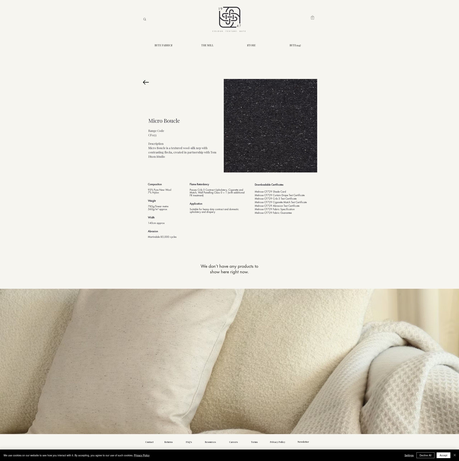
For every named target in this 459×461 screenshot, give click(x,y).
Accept (443, 455)
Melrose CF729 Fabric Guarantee (273, 212)
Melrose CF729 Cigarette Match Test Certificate (281, 202)
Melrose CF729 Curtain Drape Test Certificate (280, 195)
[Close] (455, 455)
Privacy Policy (142, 455)
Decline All (425, 455)
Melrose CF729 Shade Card (270, 191)
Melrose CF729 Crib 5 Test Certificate (276, 198)
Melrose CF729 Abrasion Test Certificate (277, 205)
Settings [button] (409, 455)
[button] (312, 17)
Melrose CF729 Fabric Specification (275, 209)
